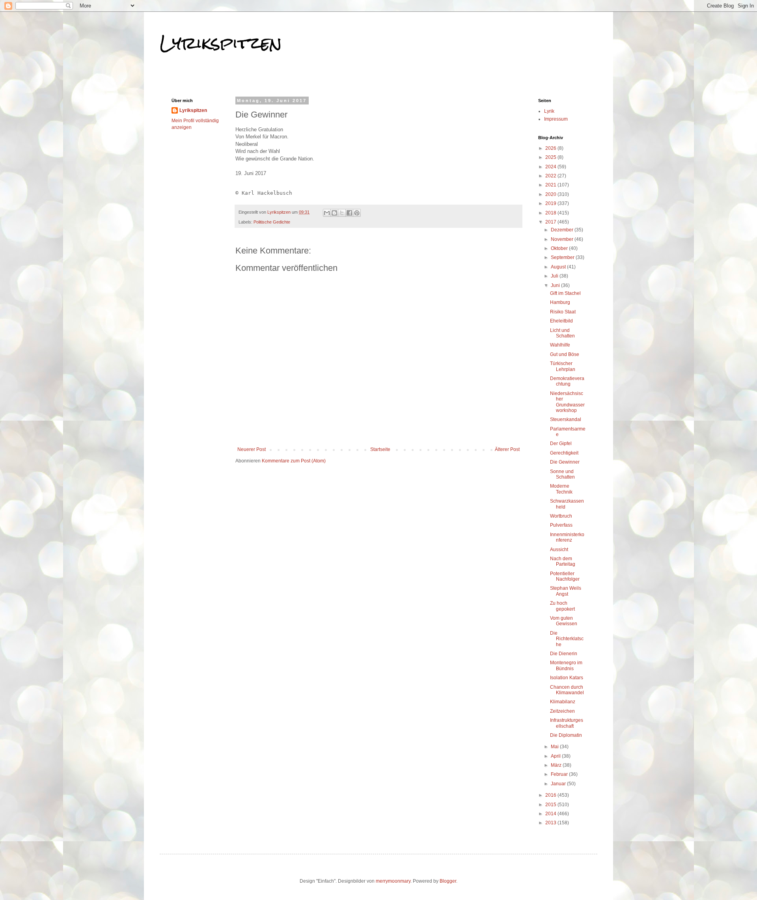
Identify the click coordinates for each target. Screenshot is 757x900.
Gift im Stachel (565, 293)
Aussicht (559, 549)
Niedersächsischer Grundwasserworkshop (567, 402)
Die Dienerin (563, 653)
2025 (551, 157)
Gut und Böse (564, 354)
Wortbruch (561, 516)
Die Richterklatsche (567, 638)
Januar (559, 783)
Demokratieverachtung (567, 381)
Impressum (556, 119)
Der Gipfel (561, 443)
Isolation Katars (566, 677)
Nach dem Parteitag (562, 561)
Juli (555, 276)
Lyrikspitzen (221, 42)
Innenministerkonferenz (567, 537)
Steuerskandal (565, 419)
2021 (551, 185)
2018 (551, 213)
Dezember (562, 230)
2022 (551, 176)
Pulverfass (561, 525)
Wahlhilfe (560, 345)
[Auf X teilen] (342, 213)
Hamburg (560, 302)
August (559, 267)
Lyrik (549, 111)
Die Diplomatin (566, 735)
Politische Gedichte (272, 222)
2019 (551, 203)
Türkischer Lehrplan (562, 366)
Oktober (560, 248)
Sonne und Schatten (562, 474)
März (557, 765)
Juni (556, 285)
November (562, 239)
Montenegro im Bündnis (566, 665)
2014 (551, 813)
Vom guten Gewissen (563, 620)
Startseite (380, 449)
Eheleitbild (561, 321)
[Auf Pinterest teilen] (357, 213)
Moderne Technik (561, 488)
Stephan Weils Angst (565, 590)
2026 (551, 148)
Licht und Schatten (562, 333)
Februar (560, 774)
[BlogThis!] (334, 213)
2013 (551, 822)
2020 (551, 194)
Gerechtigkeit (564, 453)
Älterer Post (507, 449)
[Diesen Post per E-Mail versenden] (327, 213)
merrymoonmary (393, 881)
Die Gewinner (565, 462)
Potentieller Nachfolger (565, 576)
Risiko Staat (563, 312)
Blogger (448, 881)
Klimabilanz (562, 701)
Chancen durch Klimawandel (567, 689)
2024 (551, 167)
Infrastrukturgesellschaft (566, 723)
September (563, 257)
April (556, 756)
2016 (551, 795)
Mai (555, 746)
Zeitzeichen (562, 711)
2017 (551, 222)
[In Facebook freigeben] (349, 213)
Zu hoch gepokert (562, 605)
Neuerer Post (251, 449)
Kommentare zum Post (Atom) (294, 461)
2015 (551, 804)
